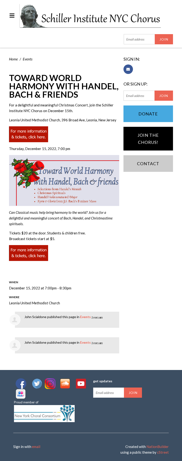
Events (27, 59)
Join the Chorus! (148, 138)
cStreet (163, 452)
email (36, 446)
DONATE (148, 113)
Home (13, 59)
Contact (148, 163)
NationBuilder (157, 446)
